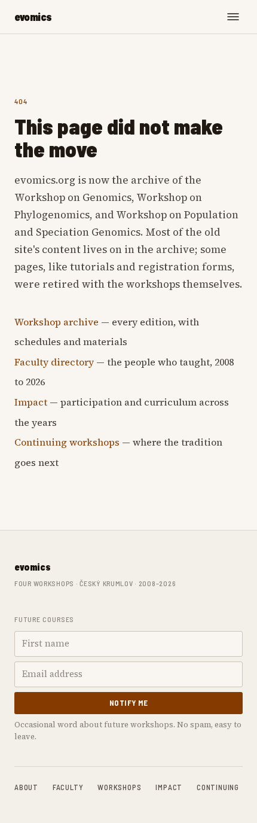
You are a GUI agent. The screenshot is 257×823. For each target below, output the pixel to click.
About (26, 787)
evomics (33, 16)
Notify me (128, 703)
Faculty (68, 787)
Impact (30, 402)
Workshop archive (56, 321)
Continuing (218, 787)
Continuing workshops (67, 442)
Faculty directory (54, 361)
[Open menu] (233, 16)
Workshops (119, 787)
